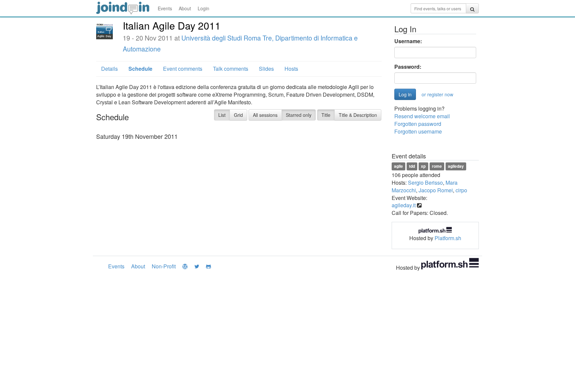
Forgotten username (418, 131)
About (185, 8)
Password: (407, 66)
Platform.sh (448, 238)
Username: (408, 41)
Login (203, 8)
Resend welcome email (422, 116)
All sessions (265, 115)
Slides (266, 68)
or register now (437, 94)
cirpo (461, 190)
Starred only (298, 115)
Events (165, 8)
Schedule (140, 68)
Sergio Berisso (425, 182)
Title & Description (358, 115)
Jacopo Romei (436, 190)
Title (325, 115)
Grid (238, 115)
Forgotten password (417, 124)
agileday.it (404, 205)
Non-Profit (164, 266)
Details (109, 68)
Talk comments (230, 68)
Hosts (291, 68)
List (222, 115)
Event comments (182, 68)
